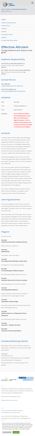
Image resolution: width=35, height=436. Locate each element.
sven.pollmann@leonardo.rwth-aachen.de (13, 91)
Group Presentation (7, 360)
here (18, 418)
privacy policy (13, 400)
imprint (18, 396)
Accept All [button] (16, 432)
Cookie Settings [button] (7, 432)
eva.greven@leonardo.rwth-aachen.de (12, 86)
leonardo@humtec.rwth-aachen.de (10, 412)
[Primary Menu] (32, 3)
